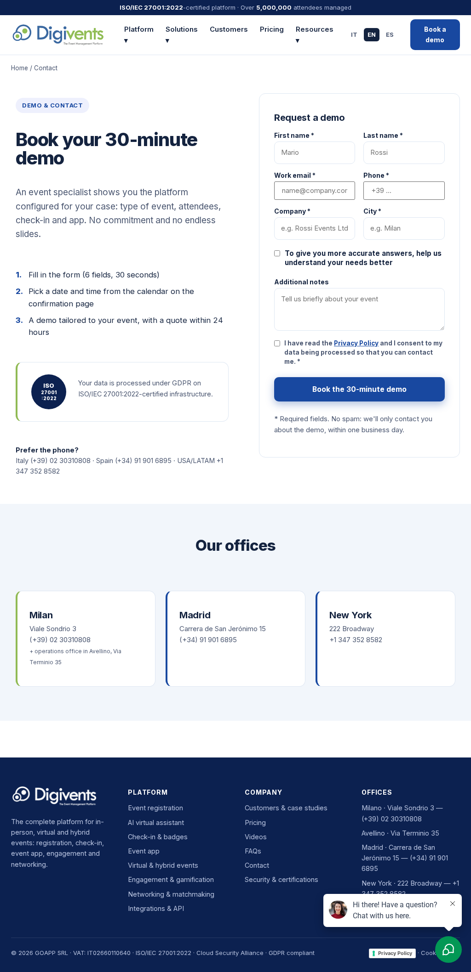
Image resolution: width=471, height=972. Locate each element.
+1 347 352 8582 (355, 639)
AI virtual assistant (156, 822)
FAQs (253, 851)
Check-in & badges (158, 837)
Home (19, 68)
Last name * (383, 135)
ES (390, 34)
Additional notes (301, 282)
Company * (292, 211)
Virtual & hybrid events (163, 865)
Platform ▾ (139, 35)
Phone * (376, 175)
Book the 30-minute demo (359, 389)
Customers (229, 29)
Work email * (295, 175)
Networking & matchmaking (171, 894)
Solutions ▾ (182, 35)
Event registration (155, 808)
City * (372, 211)
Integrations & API (156, 908)
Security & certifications (281, 879)
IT (354, 34)
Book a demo (435, 34)
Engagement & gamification (171, 879)
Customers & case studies (286, 808)
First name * (294, 135)
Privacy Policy (356, 343)
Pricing (272, 29)
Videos (256, 837)
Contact (257, 865)
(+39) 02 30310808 (60, 460)
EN (372, 34)
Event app (144, 851)
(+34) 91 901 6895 (143, 460)
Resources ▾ (314, 35)
